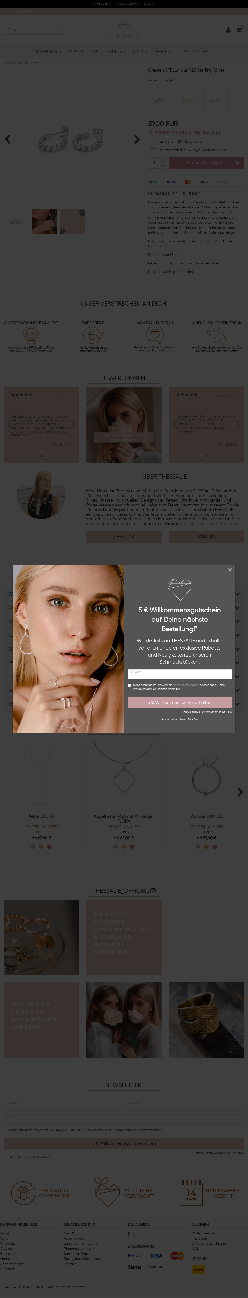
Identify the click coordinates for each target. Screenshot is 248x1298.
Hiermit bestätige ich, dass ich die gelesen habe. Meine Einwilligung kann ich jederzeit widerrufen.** (178, 687)
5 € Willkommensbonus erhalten (179, 703)
